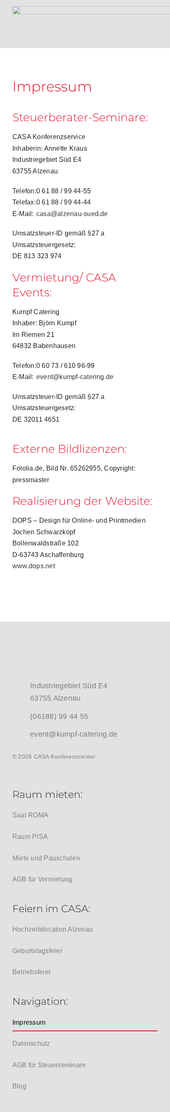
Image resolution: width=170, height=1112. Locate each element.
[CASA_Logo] (74, 642)
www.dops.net (33, 565)
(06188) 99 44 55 (59, 716)
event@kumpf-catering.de (75, 376)
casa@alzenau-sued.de (72, 213)
